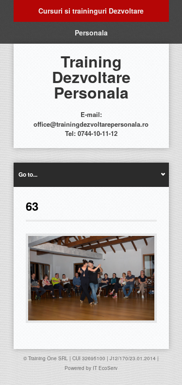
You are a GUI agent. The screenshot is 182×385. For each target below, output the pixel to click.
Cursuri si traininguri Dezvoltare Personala (91, 14)
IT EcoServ (105, 368)
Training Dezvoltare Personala (91, 76)
